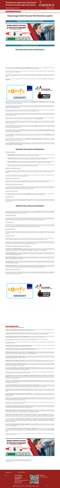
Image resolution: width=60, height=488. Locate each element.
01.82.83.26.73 (21, 481)
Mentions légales (8, 472)
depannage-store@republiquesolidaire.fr (23, 480)
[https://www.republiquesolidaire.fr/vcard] (34, 479)
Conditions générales (21, 472)
